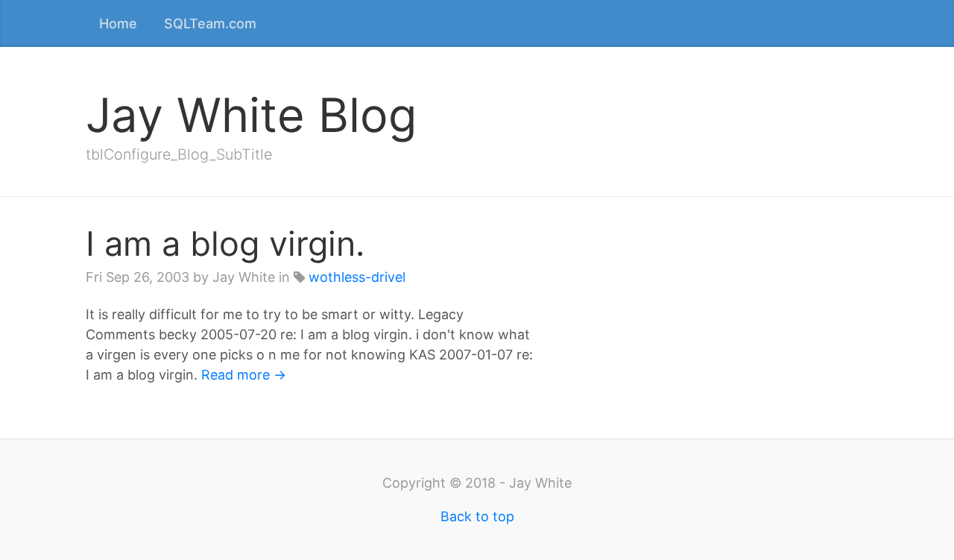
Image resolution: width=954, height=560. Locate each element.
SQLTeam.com (210, 23)
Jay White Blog (251, 114)
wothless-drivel (357, 277)
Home (118, 23)
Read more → (243, 375)
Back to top (477, 516)
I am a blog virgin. (225, 243)
